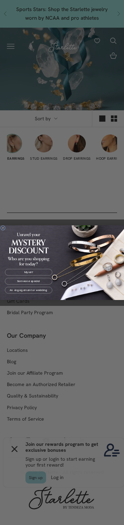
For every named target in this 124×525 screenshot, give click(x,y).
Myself (28, 272)
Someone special (28, 281)
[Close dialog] (3, 228)
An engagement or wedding (28, 290)
